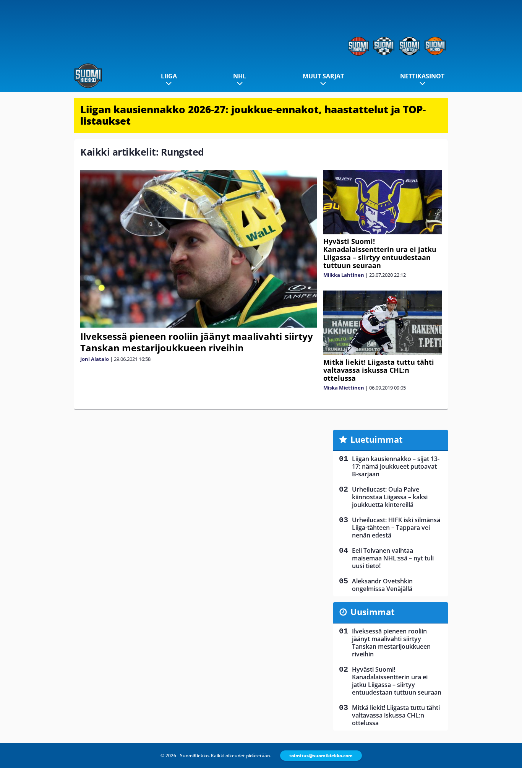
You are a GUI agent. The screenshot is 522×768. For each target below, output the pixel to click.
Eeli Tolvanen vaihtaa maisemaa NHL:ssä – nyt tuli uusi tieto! (393, 558)
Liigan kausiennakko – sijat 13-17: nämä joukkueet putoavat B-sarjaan (395, 466)
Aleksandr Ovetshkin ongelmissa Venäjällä (382, 585)
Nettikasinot (422, 76)
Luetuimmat (376, 439)
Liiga (169, 76)
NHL (239, 76)
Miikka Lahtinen (343, 274)
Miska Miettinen (343, 387)
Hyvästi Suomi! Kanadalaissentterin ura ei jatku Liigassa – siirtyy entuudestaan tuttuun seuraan (379, 253)
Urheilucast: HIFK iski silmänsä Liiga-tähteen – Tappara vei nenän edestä (396, 527)
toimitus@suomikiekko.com (321, 755)
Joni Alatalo (94, 359)
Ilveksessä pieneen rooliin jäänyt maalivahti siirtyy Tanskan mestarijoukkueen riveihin (196, 342)
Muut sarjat (323, 76)
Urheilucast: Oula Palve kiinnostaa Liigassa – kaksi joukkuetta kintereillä (390, 497)
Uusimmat (372, 611)
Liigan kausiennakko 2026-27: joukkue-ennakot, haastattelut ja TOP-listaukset (253, 115)
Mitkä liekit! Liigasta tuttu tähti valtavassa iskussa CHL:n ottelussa (378, 370)
